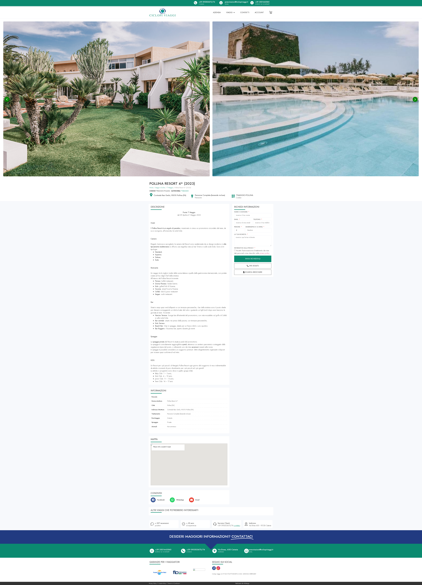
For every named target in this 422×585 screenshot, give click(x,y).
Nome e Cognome (241, 212)
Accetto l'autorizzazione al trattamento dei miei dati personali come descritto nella (251, 251)
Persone (237, 227)
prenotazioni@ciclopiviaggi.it (236, 2)
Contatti (244, 12)
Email (236, 219)
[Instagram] (218, 568)
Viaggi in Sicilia (160, 187)
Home (151, 187)
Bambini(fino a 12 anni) (254, 227)
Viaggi (229, 12)
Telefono (257, 219)
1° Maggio (169, 187)
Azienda (217, 12)
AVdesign (246, 583)
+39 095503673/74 (207, 2)
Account (259, 12)
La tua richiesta (240, 234)
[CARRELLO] (270, 12)
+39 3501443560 (262, 2)
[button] (6, 99)
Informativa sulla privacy (244, 248)
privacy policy (264, 253)
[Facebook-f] (214, 568)
